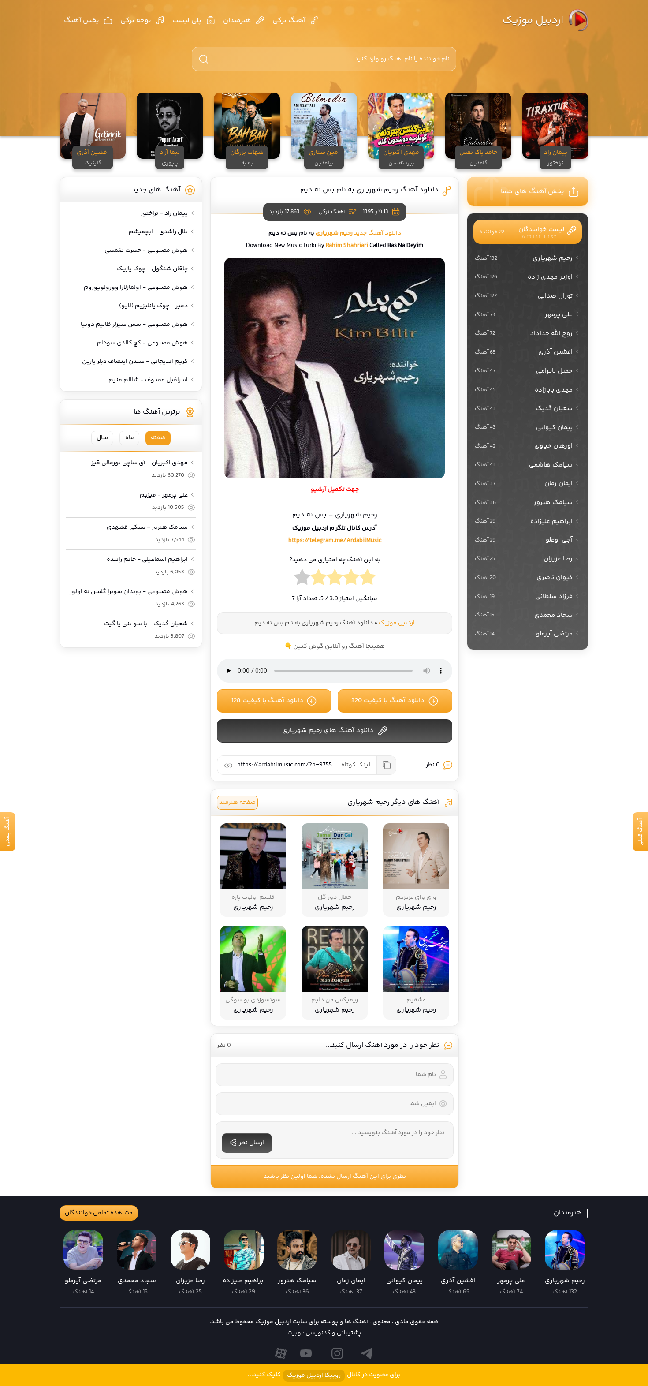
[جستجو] (203, 59)
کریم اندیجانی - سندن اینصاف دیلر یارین (135, 361)
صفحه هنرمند (237, 802)
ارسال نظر (251, 1143)
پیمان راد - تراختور (164, 213)
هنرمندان (237, 20)
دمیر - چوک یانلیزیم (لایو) (153, 306)
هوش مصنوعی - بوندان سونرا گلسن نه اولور (129, 592)
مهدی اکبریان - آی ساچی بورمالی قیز (139, 463)
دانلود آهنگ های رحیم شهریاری (327, 730)
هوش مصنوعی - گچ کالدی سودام (142, 343)
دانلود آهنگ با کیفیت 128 (267, 700)
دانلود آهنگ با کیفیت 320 (388, 700)
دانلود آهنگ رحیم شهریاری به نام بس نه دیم (369, 189)
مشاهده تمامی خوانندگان (99, 1213)
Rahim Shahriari (347, 245)
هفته (158, 438)
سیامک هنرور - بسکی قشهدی (147, 527)
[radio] (367, 579)
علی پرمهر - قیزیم (164, 495)
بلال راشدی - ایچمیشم (158, 232)
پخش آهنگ (81, 20)
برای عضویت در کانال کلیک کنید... (324, 1375)
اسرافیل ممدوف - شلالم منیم (148, 380)
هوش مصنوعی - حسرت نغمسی (146, 250)
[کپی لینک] (386, 765)
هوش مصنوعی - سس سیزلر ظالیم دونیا (134, 324)
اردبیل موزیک (533, 20)
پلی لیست (186, 20)
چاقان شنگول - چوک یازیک (152, 269)
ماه (129, 438)
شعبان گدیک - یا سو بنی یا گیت (146, 624)
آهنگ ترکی (288, 20)
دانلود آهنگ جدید (377, 233)
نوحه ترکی (135, 20)
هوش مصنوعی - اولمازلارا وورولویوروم (136, 287)
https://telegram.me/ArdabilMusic (334, 540)
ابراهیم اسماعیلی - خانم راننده (147, 559)
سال (102, 438)
